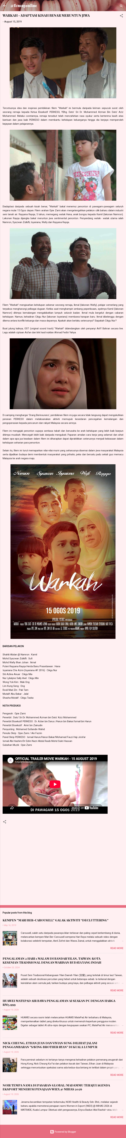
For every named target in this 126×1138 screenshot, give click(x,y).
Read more (116, 948)
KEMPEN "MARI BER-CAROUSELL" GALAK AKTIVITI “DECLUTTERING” (55, 920)
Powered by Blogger (65, 1131)
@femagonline (23, 5)
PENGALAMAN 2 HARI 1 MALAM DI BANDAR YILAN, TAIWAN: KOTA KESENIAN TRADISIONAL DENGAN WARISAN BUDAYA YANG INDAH (52, 960)
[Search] (121, 7)
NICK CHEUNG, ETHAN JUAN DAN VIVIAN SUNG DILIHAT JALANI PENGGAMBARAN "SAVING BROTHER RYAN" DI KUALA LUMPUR (50, 1045)
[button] (121, 16)
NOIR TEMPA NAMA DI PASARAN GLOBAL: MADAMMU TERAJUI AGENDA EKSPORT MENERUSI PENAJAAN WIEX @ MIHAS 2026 (56, 1087)
